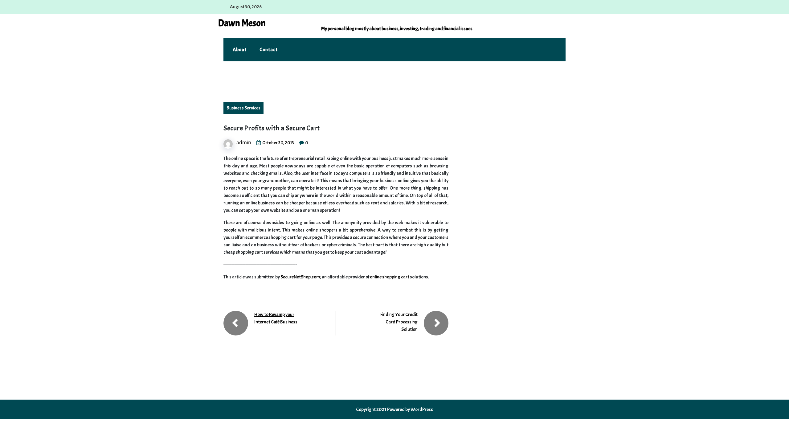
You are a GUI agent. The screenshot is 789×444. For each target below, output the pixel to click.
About (240, 50)
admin (243, 142)
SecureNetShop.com (300, 277)
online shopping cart (389, 277)
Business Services (243, 108)
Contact (269, 50)
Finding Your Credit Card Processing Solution (399, 321)
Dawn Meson (242, 23)
